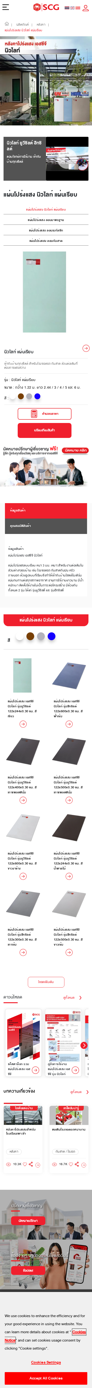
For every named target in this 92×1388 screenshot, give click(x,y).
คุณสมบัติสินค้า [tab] (20, 526)
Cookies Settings (46, 1362)
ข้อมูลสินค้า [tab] (17, 510)
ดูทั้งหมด (69, 997)
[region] (46, 1340)
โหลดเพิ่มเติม (46, 982)
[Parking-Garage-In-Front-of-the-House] (83, 1165)
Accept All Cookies (46, 1378)
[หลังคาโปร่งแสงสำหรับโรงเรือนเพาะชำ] (37, 1165)
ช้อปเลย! (28, 1270)
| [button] (11, 25)
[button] (7, 25)
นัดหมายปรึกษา (28, 1220)
